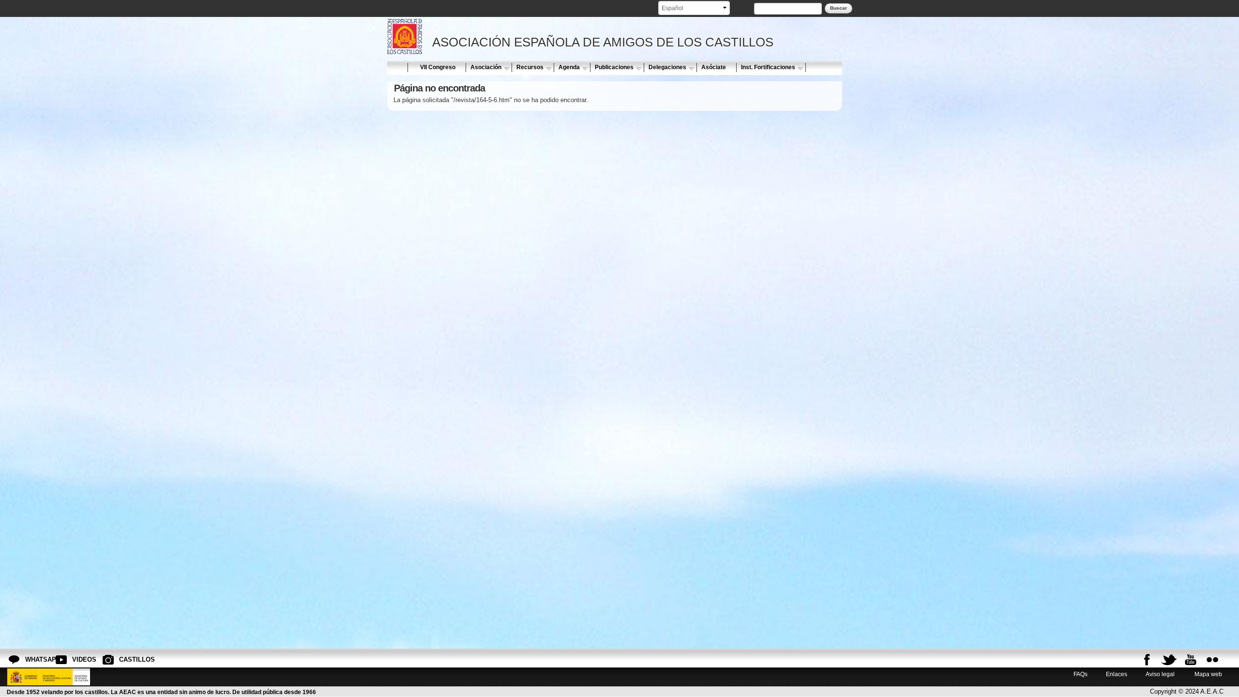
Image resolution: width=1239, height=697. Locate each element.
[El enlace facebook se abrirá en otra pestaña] (1147, 659)
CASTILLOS (127, 659)
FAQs (1080, 674)
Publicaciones (614, 67)
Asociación (485, 67)
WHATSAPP (33, 659)
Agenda (569, 67)
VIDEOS (80, 659)
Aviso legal (1160, 674)
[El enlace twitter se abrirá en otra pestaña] (1169, 659)
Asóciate (713, 67)
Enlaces (1116, 674)
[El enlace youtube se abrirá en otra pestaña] (1190, 659)
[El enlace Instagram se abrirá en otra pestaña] (1212, 659)
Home (397, 67)
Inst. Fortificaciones (768, 67)
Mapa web (1207, 674)
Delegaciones (667, 67)
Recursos (530, 67)
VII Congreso (437, 67)
